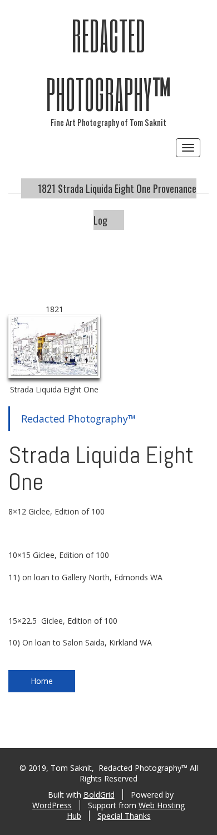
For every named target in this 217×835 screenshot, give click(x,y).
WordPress (52, 805)
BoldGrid (99, 794)
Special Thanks (124, 815)
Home (42, 681)
